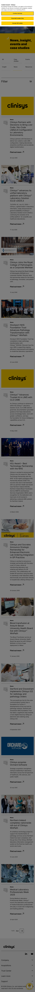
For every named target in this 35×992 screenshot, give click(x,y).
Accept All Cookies (17, 23)
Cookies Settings (17, 13)
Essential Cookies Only (17, 18)
